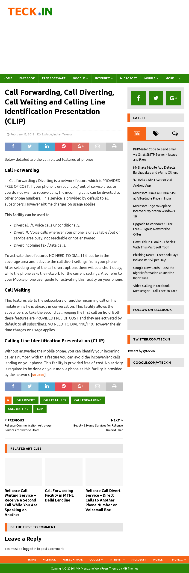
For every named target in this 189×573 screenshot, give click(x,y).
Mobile (149, 78)
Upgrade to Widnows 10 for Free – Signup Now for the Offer (152, 229)
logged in (29, 549)
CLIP (40, 408)
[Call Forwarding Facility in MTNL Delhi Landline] (64, 472)
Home (7, 78)
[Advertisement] (126, 37)
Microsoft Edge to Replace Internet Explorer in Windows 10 (154, 211)
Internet (102, 78)
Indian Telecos (63, 134)
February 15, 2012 (22, 134)
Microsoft (128, 78)
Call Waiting (18, 408)
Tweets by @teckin (141, 351)
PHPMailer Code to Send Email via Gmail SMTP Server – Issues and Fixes (155, 154)
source (38, 375)
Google (79, 78)
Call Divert (25, 400)
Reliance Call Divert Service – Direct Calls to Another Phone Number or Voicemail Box (103, 500)
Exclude (47, 134)
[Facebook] (138, 98)
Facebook (27, 78)
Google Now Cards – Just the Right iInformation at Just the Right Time (153, 273)
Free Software (54, 78)
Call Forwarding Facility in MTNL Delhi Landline (59, 495)
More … (171, 78)
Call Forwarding (87, 400)
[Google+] (173, 98)
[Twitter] (156, 98)
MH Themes (130, 568)
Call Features (54, 400)
